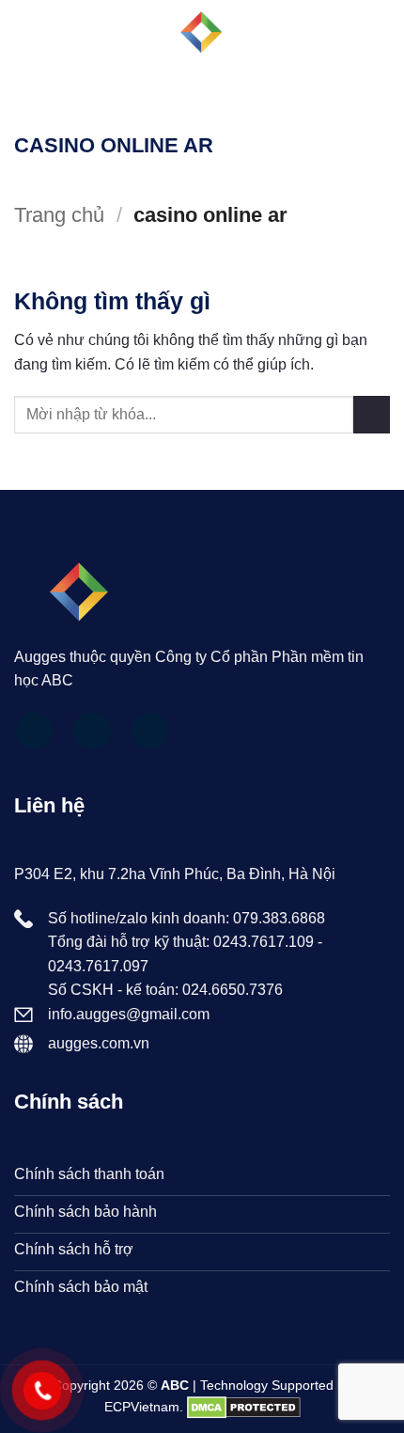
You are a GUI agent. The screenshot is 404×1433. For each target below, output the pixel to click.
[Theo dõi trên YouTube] (150, 731)
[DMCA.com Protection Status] (244, 1406)
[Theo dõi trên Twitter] (92, 731)
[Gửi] (371, 414)
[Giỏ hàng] (380, 33)
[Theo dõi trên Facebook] (35, 731)
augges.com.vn (98, 1043)
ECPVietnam (141, 1406)
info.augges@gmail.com (129, 1014)
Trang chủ (59, 215)
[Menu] (25, 32)
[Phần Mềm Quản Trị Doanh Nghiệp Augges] (202, 33)
